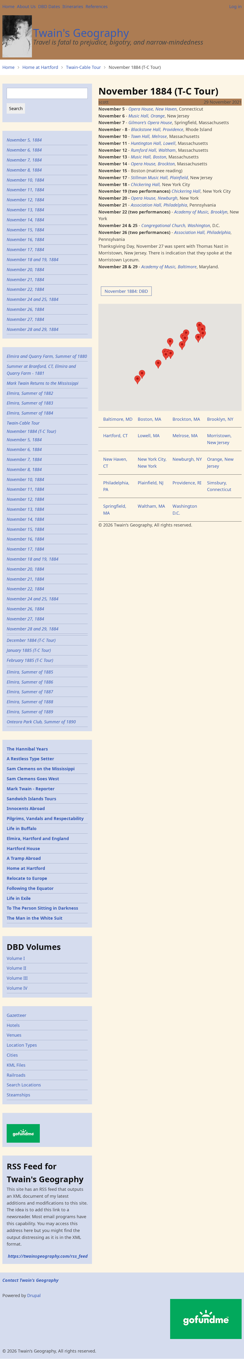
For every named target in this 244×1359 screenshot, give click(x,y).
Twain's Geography (81, 32)
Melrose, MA (185, 435)
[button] (182, 345)
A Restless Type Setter (30, 758)
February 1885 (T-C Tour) (30, 660)
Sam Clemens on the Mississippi (41, 768)
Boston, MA (149, 419)
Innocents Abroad (26, 808)
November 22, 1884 (25, 289)
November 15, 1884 (25, 230)
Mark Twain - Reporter (31, 788)
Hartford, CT (115, 435)
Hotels (13, 1025)
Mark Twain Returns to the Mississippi (42, 383)
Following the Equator (30, 888)
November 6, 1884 (24, 150)
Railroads (16, 1075)
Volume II (16, 968)
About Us (26, 6)
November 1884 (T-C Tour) (31, 431)
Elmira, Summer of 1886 (30, 682)
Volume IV (17, 988)
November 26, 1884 (25, 309)
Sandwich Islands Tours (31, 798)
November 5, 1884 (24, 140)
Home (8, 6)
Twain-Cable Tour (83, 67)
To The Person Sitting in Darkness (42, 908)
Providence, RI (187, 483)
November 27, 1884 (25, 319)
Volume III (17, 978)
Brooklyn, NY (220, 419)
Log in (235, 6)
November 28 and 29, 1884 (32, 329)
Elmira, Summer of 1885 (30, 672)
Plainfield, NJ (150, 483)
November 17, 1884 (25, 249)
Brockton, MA (186, 419)
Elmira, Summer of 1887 (30, 692)
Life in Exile (19, 898)
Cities (12, 1055)
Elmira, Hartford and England (38, 838)
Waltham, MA (151, 506)
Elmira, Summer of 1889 (30, 712)
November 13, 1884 (25, 210)
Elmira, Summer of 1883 (30, 403)
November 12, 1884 (25, 200)
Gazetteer (16, 1015)
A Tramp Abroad (24, 858)
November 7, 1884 (24, 160)
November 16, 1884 (25, 239)
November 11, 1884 (25, 190)
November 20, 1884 (25, 269)
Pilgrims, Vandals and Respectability (45, 818)
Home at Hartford (40, 67)
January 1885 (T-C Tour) (29, 650)
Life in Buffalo (21, 828)
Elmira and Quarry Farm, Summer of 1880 (47, 356)
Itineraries (72, 6)
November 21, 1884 (25, 279)
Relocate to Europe (27, 878)
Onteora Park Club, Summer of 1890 (41, 722)
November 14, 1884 (25, 220)
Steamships (18, 1095)
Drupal (34, 1295)
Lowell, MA (149, 435)
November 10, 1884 (25, 180)
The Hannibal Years (27, 749)
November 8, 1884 (24, 170)
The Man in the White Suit (34, 918)
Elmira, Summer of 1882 (30, 393)
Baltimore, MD (117, 419)
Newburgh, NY (187, 459)
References (97, 6)
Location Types (22, 1045)
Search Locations (24, 1085)
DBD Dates (49, 6)
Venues (14, 1035)
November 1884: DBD (126, 291)
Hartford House (23, 848)
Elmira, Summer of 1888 (30, 702)
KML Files (16, 1065)
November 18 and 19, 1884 (32, 259)
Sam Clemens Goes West (33, 778)
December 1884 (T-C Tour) (31, 640)
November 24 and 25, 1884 (32, 299)
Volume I (16, 958)
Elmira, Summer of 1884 (30, 413)
